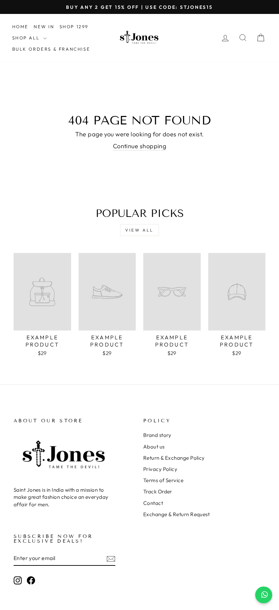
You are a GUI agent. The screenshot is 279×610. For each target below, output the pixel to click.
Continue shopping (139, 146)
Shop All (27, 37)
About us (154, 446)
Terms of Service (163, 480)
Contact (153, 503)
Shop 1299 (74, 26)
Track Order (157, 491)
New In (44, 26)
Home (20, 26)
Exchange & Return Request (176, 514)
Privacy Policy (160, 469)
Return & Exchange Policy (174, 458)
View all (139, 230)
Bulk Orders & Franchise (51, 49)
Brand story (157, 435)
